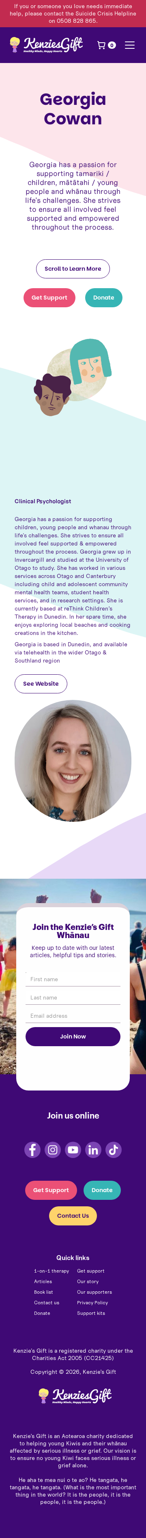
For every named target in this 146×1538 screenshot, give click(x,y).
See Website (41, 684)
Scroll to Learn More (73, 269)
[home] (46, 44)
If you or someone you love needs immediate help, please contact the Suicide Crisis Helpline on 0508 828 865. (73, 13)
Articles (43, 1281)
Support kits (91, 1313)
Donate (103, 297)
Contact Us (73, 1216)
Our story (88, 1281)
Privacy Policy (92, 1302)
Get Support (49, 297)
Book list (43, 1292)
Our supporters (94, 1292)
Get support (91, 1271)
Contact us (46, 1302)
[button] (106, 45)
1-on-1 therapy (51, 1271)
